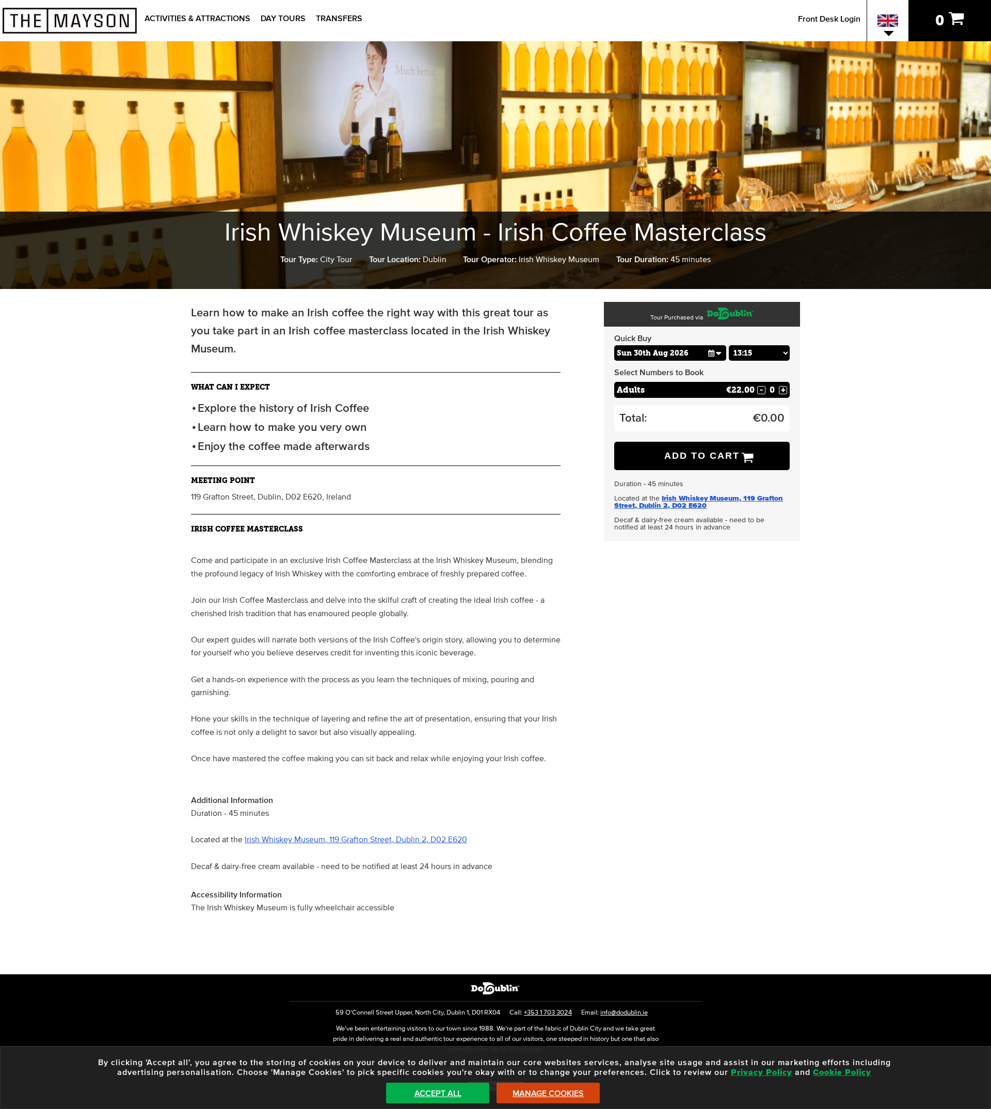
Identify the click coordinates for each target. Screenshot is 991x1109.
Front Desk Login (829, 19)
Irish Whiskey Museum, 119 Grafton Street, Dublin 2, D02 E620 (356, 839)
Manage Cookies (548, 1093)
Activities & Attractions (197, 18)
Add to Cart (702, 456)
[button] (715, 352)
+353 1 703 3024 (548, 1012)
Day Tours (283, 18)
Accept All (437, 1093)
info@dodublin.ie (624, 1012)
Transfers (339, 18)
